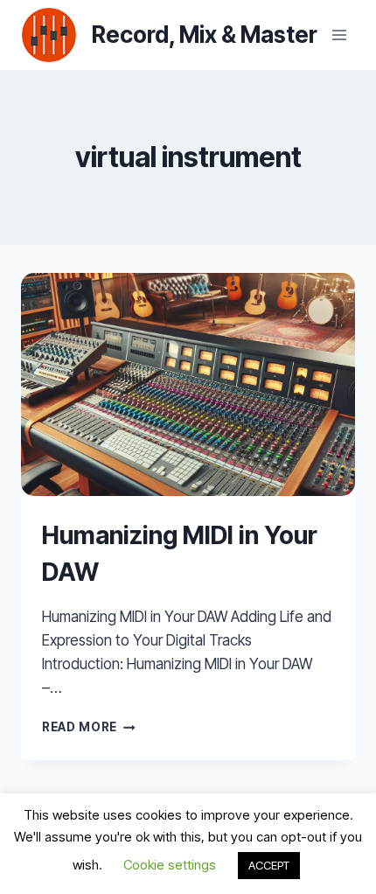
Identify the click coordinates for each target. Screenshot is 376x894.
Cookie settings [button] (169, 864)
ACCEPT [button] (268, 865)
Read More (89, 727)
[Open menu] (339, 34)
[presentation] (188, 384)
